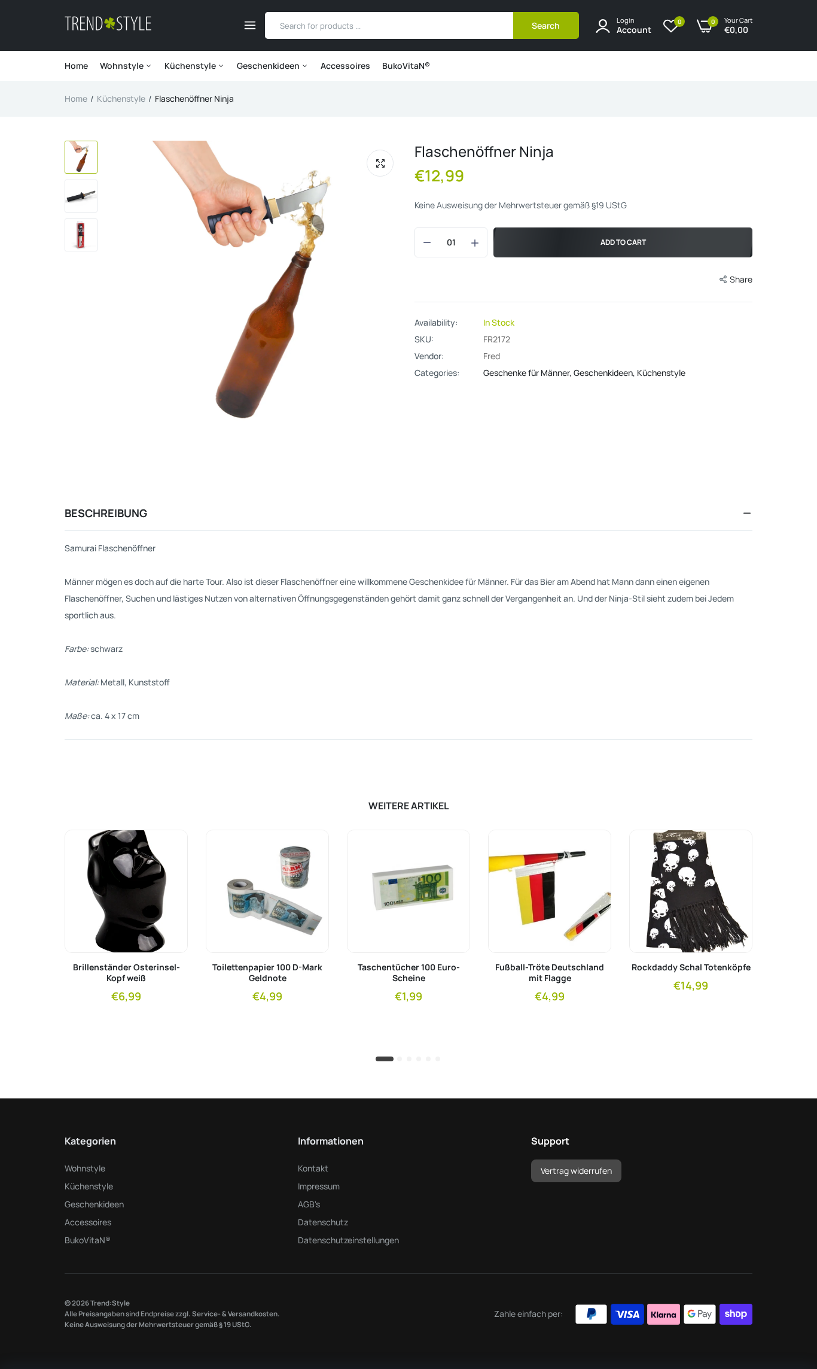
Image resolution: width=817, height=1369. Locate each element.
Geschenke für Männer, (528, 372)
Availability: (436, 322)
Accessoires (345, 65)
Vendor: (429, 356)
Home (76, 65)
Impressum (319, 1186)
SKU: (424, 339)
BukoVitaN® (406, 65)
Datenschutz (323, 1222)
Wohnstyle (122, 65)
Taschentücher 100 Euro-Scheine (409, 973)
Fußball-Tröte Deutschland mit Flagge (549, 973)
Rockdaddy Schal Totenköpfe (691, 967)
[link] (168, 849)
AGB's (309, 1204)
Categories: (436, 373)
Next (391, 284)
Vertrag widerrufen (576, 1170)
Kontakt (313, 1168)
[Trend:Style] (108, 25)
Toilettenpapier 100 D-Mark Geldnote (267, 973)
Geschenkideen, (605, 372)
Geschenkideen (269, 65)
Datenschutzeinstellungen (348, 1240)
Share (741, 279)
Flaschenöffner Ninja (484, 151)
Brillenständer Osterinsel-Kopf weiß (126, 973)
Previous (127, 284)
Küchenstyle (191, 65)
